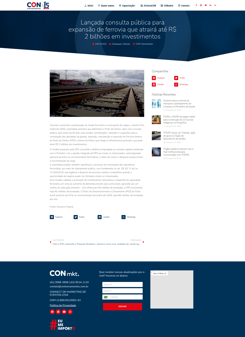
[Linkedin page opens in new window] (210, 5)
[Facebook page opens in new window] (196, 5)
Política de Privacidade (63, 305)
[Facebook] (52, 311)
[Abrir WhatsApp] (238, 330)
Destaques (117, 44)
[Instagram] (70, 311)
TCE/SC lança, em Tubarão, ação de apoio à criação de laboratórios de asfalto (179, 135)
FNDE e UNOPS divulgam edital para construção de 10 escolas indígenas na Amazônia (179, 119)
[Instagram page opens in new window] (201, 5)
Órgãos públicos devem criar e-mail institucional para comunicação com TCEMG (178, 151)
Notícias (126, 44)
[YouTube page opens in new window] (205, 5)
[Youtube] (64, 311)
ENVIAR (122, 306)
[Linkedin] (58, 311)
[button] (61, 217)
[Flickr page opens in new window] (215, 5)
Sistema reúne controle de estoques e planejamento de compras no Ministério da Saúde (179, 103)
